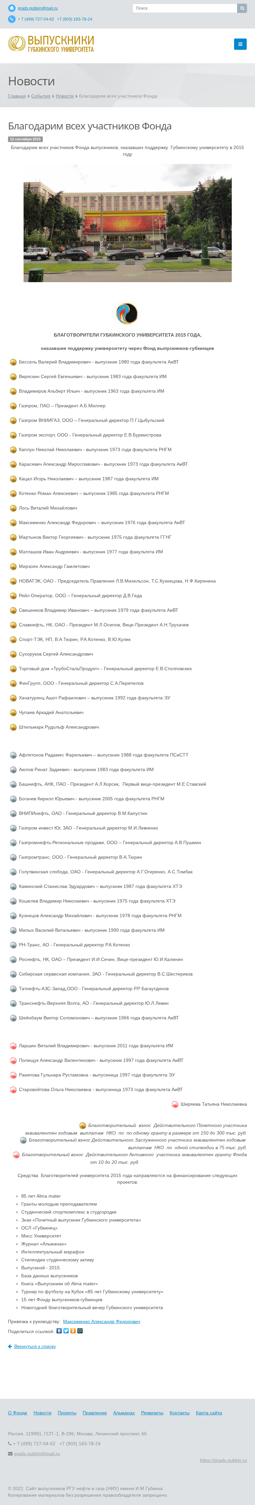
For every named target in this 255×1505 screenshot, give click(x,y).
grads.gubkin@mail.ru (38, 8)
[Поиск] (242, 8)
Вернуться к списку (35, 1346)
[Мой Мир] (80, 1330)
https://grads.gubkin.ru (223, 1460)
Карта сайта (209, 1412)
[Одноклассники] (73, 1330)
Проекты (67, 1412)
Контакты (180, 1412)
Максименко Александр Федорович (101, 1321)
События (40, 96)
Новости (65, 96)
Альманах (124, 1412)
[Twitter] (66, 1330)
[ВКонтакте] (59, 1330)
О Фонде (17, 1412)
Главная (17, 96)
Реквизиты (152, 1412)
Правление (95, 1412)
